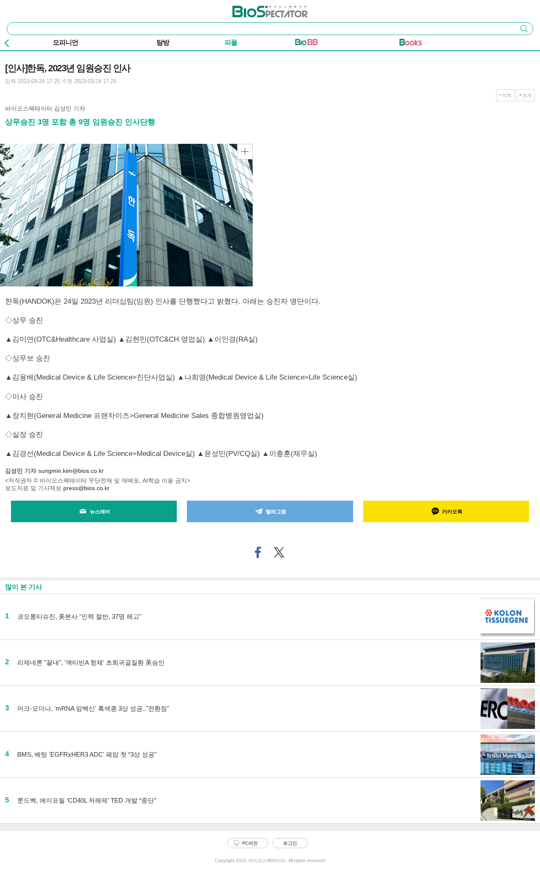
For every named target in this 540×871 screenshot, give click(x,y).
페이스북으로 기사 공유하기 (258, 552)
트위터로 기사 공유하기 (279, 552)
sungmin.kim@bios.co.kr (71, 470)
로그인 (290, 843)
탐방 (163, 42)
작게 (506, 95)
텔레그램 (276, 512)
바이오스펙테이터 (256, 8)
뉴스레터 (100, 512)
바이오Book (411, 44)
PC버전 (250, 843)
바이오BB (306, 44)
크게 (527, 95)
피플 (230, 42)
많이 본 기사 (23, 587)
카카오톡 (452, 512)
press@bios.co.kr (86, 488)
